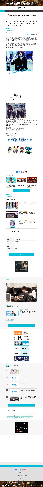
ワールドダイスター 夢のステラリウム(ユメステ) (18, 417)
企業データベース (9, 10)
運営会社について (21, 472)
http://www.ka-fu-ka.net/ (10, 86)
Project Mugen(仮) (17, 415)
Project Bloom (9, 417)
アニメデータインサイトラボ (18, 413)
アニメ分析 (40, 10)
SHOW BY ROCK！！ (9, 30)
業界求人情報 (16, 10)
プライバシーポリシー (21, 480)
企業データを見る (21, 254)
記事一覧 (2, 10)
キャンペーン (9, 19)
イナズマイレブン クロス (10, 413)
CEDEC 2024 (32, 413)
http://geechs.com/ (14, 232)
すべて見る (21, 190)
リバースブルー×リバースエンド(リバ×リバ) (26, 415)
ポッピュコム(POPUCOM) (10, 415)
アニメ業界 (34, 10)
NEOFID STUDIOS (28, 417)
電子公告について (21, 477)
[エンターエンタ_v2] (21, 266)
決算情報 (28, 10)
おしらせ (21, 478)
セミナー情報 (23, 10)
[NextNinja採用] (21, 427)
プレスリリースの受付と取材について (21, 475)
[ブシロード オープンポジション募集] (21, 15)
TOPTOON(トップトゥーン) (26, 413)
